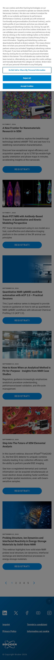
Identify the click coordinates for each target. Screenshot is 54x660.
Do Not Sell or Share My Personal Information (27, 70)
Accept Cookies (27, 86)
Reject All (27, 78)
